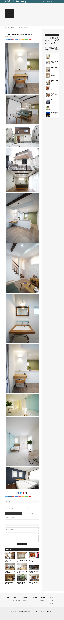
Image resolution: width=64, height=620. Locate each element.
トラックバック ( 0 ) (30, 513)
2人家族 (51, 37)
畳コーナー (50, 50)
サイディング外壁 (50, 43)
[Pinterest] (23, 493)
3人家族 (51, 38)
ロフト (52, 47)
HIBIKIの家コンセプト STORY (16, 600)
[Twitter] (21, 493)
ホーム (38, 1)
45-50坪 (53, 40)
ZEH (56, 40)
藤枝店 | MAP (51, 603)
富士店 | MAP (51, 600)
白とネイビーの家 (54, 106)
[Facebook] (18, 493)
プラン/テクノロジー (50, 1)
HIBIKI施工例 (10, 36)
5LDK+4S (46, 39)
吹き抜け (55, 47)
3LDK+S (49, 38)
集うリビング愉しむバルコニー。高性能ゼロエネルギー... (54, 101)
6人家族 (52, 39)
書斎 (56, 49)
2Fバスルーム (46, 37)
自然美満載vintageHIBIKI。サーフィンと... (54, 88)
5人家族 (48, 39)
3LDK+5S (46, 38)
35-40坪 (47, 40)
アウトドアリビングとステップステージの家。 (54, 94)
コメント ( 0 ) (13, 513)
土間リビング (48, 48)
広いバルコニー (52, 49)
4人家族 (55, 38)
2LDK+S (49, 37)
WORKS (43, 1)
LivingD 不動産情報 (42, 600)
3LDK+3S (56, 37)
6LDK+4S (50, 39)
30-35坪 (57, 39)
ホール (47, 46)
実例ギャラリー (25, 600)
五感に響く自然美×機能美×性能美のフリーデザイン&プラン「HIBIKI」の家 (20, 1)
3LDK (53, 37)
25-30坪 (54, 39)
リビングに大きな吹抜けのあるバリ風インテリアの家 (54, 113)
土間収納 (53, 48)
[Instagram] (26, 493)
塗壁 (56, 48)
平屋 (49, 49)
